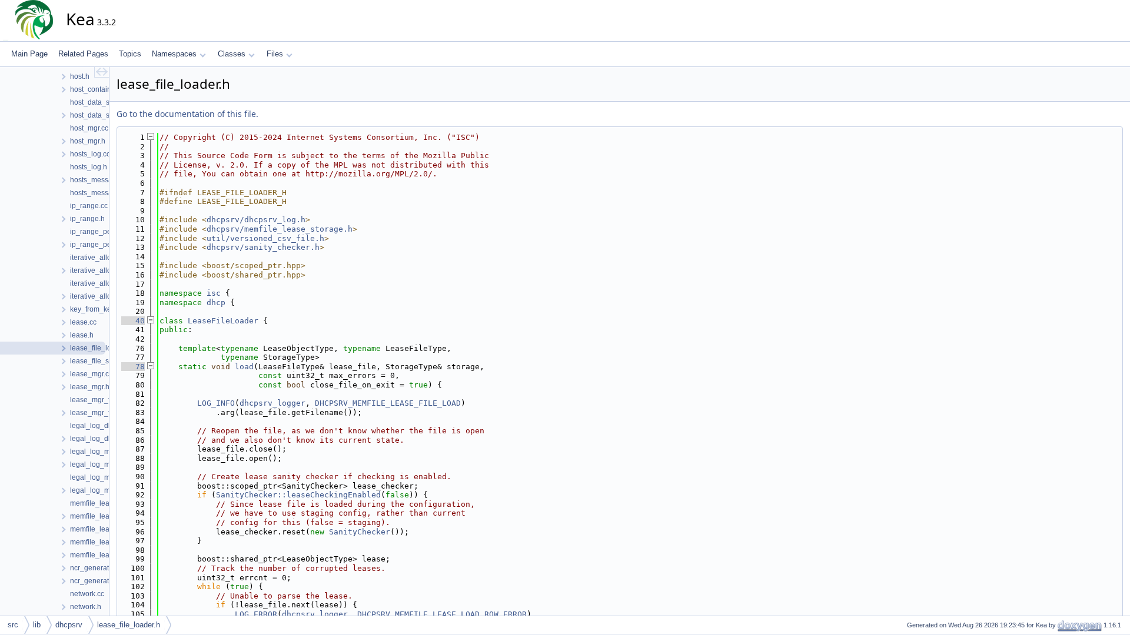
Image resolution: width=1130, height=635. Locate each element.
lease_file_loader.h (128, 624)
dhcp (216, 302)
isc (214, 293)
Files (275, 53)
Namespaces (174, 53)
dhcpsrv (68, 624)
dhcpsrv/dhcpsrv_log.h (256, 219)
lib (37, 624)
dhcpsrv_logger (272, 403)
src (13, 624)
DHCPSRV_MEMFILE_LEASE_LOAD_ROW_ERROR (442, 614)
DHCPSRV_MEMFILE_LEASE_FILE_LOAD (388, 403)
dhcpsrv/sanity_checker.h (263, 247)
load (244, 366)
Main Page (29, 53)
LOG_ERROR (256, 614)
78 (133, 366)
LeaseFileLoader (223, 320)
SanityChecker (359, 531)
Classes (231, 53)
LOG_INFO (216, 403)
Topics (130, 53)
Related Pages (83, 53)
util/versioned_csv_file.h (265, 238)
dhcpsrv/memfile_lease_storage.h (280, 229)
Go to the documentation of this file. (187, 113)
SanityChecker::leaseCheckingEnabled (298, 494)
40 (133, 320)
